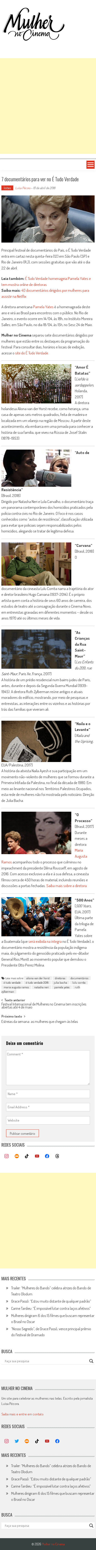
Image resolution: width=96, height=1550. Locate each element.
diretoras (60, 978)
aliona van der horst (38, 978)
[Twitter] (17, 1441)
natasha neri (41, 987)
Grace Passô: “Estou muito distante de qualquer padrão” (51, 1301)
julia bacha (60, 982)
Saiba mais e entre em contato (22, 1414)
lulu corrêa (79, 982)
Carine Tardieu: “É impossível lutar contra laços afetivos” (51, 1308)
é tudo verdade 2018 (37, 982)
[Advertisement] (48, 106)
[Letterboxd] (17, 1156)
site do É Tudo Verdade (31, 352)
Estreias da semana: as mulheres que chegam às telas (39, 1022)
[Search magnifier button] (91, 1361)
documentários (79, 978)
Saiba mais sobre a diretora (66, 885)
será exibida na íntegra (45, 941)
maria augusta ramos (16, 987)
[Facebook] (47, 1156)
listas (7, 188)
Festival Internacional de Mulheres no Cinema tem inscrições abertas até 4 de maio (43, 1006)
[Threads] (57, 1156)
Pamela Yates (43, 306)
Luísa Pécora (22, 188)
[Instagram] (6, 1156)
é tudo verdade (12, 982)
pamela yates (61, 987)
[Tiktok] (27, 1156)
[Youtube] (37, 1156)
